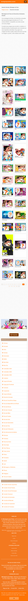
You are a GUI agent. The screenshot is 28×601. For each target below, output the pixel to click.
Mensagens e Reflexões (9, 467)
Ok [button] (14, 598)
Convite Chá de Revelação (10, 490)
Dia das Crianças (7, 410)
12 (9, 286)
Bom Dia (5, 365)
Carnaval (5, 387)
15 (16, 286)
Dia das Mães (6, 413)
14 (14, 286)
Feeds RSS (14, 588)
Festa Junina (6, 451)
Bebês (5, 359)
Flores (5, 454)
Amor (4, 349)
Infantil (5, 460)
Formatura (6, 457)
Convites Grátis (14, 553)
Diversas (5, 435)
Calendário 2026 (7, 375)
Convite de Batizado (8, 500)
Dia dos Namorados (8, 422)
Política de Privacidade (20, 585)
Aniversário (6, 356)
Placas (5, 470)
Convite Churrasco (8, 494)
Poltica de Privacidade (14, 540)
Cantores (5, 378)
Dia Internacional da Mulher (10, 432)
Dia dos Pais (6, 425)
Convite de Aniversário (9, 497)
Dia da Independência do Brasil (11, 403)
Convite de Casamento (9, 503)
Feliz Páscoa (6, 448)
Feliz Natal (6, 445)
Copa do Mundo (7, 394)
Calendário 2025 (7, 371)
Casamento (6, 390)
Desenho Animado (8, 397)
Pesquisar (14, 334)
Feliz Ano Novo (7, 441)
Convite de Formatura (8, 506)
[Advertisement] (14, 50)
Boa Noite (5, 362)
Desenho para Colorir (14, 555)
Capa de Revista (7, 381)
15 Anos (5, 343)
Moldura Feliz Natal (14, 550)
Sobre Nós (21, 588)
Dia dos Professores (8, 429)
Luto (4, 464)
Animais (5, 352)
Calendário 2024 (7, 368)
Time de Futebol (7, 476)
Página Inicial (5, 9)
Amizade (5, 346)
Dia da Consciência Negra (9, 400)
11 (25, 284)
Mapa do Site (6, 588)
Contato (14, 538)
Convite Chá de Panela (9, 487)
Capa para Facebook (8, 384)
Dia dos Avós (6, 419)
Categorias (14, 543)
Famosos (5, 438)
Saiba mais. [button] (22, 594)
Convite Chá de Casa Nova (10, 484)
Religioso (5, 473)
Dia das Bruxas (7, 406)
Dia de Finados (7, 416)
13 (11, 286)
